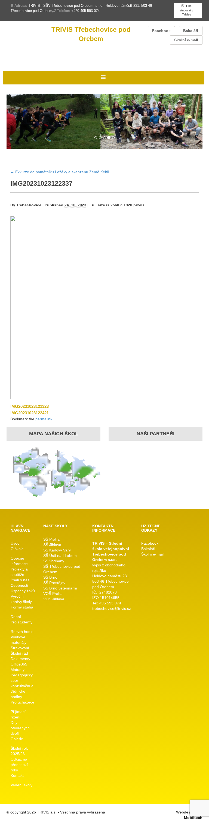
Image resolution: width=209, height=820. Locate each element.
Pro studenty (21, 622)
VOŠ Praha (53, 593)
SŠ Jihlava (52, 545)
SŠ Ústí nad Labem (60, 555)
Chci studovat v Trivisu (186, 10)
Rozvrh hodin (22, 631)
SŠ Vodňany (53, 561)
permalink (43, 419)
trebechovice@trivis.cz (111, 608)
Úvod (15, 543)
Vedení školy (21, 785)
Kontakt (17, 775)
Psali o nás (20, 580)
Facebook (161, 31)
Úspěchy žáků (23, 591)
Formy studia (22, 607)
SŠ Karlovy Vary (57, 550)
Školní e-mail (186, 40)
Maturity (17, 669)
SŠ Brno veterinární (60, 588)
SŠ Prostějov (54, 583)
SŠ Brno (50, 577)
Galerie (17, 739)
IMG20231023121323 (29, 406)
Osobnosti (19, 585)
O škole (17, 549)
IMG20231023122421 (29, 413)
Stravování (20, 648)
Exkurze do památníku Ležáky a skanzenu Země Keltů (59, 172)
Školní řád (19, 653)
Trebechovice (28, 205)
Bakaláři (190, 31)
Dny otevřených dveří (20, 728)
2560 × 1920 (121, 205)
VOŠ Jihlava (53, 599)
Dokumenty (20, 659)
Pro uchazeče (22, 702)
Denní (16, 616)
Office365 (19, 664)
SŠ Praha (51, 539)
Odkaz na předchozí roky (19, 764)
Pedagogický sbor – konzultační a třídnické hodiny (22, 686)
